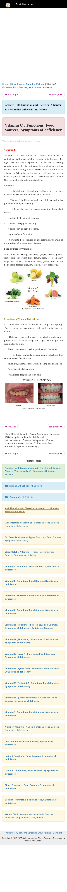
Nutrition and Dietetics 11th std (28, 84)
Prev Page (12, 94)
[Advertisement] (33, 44)
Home (5, 84)
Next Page (54, 94)
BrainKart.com (25, 4)
